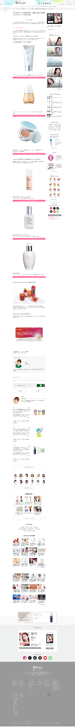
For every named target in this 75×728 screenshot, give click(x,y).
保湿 (31, 527)
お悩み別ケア (23, 8)
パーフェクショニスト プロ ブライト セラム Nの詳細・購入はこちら (29, 238)
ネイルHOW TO (40, 683)
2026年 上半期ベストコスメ (56, 681)
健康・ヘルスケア (46, 683)
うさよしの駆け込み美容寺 (57, 126)
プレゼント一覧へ (54, 171)
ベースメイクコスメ (15, 698)
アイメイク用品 (15, 699)
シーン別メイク (21, 682)
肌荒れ (34, 530)
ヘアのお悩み (30, 685)
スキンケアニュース (15, 685)
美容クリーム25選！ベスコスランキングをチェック (28, 513)
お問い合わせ (48, 723)
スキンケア (18, 8)
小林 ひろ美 (30, 19)
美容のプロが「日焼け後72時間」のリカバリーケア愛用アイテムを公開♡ (38, 503)
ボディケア (45, 681)
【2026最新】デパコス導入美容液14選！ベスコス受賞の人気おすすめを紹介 (19, 504)
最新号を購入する (22, 648)
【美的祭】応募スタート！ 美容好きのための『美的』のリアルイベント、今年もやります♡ (58, 157)
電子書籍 (49, 648)
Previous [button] (14, 505)
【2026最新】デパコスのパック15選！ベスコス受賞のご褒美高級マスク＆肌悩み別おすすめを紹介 (19, 514)
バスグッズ (14, 705)
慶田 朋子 (27, 439)
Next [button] (44, 505)
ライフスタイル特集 (46, 684)
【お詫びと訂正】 (51, 29)
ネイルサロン (39, 682)
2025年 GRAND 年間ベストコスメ (57, 690)
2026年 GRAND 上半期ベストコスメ (57, 688)
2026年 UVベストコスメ (56, 684)
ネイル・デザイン (40, 681)
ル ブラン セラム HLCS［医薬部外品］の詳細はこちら (29, 200)
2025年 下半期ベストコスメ (56, 682)
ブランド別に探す (15, 713)
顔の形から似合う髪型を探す (32, 684)
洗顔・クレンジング (15, 683)
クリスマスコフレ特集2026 (16, 696)
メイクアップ (25, 530)
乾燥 (19, 439)
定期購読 (29, 648)
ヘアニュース (30, 687)
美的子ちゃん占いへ (54, 199)
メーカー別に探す (15, 712)
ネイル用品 (14, 702)
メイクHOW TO (21, 681)
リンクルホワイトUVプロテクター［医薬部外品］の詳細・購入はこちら (28, 77)
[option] (19, 505)
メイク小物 (14, 701)
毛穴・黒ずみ (35, 527)
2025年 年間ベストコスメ (56, 683)
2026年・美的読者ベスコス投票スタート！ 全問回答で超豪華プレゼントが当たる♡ (58, 166)
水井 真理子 (15, 422)
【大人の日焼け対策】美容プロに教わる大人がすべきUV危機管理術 (38, 513)
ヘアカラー (30, 683)
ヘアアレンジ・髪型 (31, 681)
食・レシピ (45, 682)
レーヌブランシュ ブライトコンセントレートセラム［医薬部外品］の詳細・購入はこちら (28, 276)
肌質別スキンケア (15, 681)
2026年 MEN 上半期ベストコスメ (57, 687)
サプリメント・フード (16, 710)
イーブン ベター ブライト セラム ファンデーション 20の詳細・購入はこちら (29, 115)
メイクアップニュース (22, 685)
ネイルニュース (40, 684)
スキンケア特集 (15, 684)
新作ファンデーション (22, 684)
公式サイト (32, 398)
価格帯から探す (15, 714)
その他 (14, 711)
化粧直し (30, 530)
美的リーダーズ (22, 696)
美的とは (43, 723)
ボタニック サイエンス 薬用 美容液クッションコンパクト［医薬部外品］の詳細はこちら (29, 153)
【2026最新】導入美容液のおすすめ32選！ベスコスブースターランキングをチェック (28, 504)
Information (53, 723)
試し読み (37, 648)
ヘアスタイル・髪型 (31, 682)
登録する (27, 723)
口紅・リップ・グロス (16, 700)
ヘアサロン (30, 686)
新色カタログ (21, 683)
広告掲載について (58, 723)
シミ (27, 8)
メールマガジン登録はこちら (54, 215)
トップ (13, 8)
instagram (43, 398)
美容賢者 (21, 695)
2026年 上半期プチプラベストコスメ (57, 686)
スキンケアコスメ (15, 697)
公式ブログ (37, 398)
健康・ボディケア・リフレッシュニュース (47, 686)
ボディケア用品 (15, 704)
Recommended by (38, 567)
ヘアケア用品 (15, 703)
